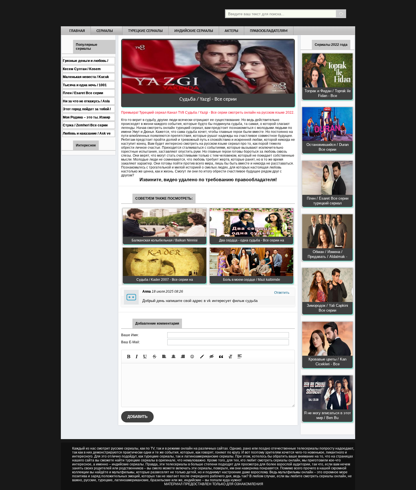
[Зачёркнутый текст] (154, 356)
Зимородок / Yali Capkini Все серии (327, 307)
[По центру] (173, 356)
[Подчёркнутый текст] (145, 356)
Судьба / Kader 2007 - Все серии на (164, 280)
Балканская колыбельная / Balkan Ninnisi (165, 240)
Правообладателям (269, 31)
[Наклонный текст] (137, 356)
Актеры (231, 31)
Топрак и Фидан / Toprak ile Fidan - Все (328, 93)
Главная (77, 31)
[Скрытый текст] (211, 356)
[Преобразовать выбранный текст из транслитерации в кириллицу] (230, 356)
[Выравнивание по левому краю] (164, 356)
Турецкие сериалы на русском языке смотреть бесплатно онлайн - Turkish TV (113, 13)
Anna (146, 291)
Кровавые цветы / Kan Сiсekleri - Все (327, 361)
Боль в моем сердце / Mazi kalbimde (251, 280)
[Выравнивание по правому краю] (183, 356)
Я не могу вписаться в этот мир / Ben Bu (327, 415)
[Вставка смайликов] (192, 356)
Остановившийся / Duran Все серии (327, 147)
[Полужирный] (128, 356)
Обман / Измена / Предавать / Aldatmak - (327, 254)
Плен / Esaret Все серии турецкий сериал (327, 200)
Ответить (281, 293)
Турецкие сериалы (145, 31)
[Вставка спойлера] (240, 356)
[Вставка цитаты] (221, 356)
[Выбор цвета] (202, 356)
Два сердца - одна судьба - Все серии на (251, 240)
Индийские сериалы (193, 31)
